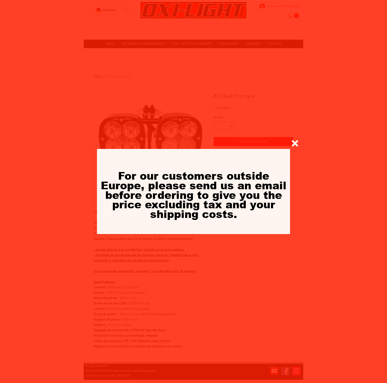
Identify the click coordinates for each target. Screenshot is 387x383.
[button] (295, 143)
